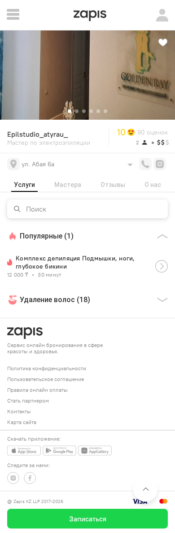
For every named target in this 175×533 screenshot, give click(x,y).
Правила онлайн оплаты (37, 389)
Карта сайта (21, 422)
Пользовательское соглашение (45, 379)
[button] (69, 111)
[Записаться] (161, 266)
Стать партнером (28, 400)
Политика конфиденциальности (46, 368)
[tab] (24, 185)
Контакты (19, 411)
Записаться (87, 518)
